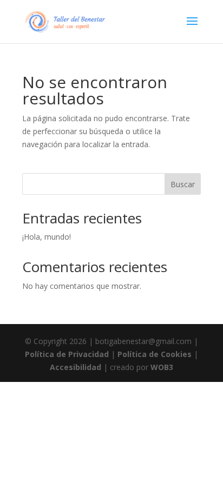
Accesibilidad (75, 367)
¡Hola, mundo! (46, 237)
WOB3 (161, 367)
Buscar (182, 184)
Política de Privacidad (67, 354)
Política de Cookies (154, 354)
